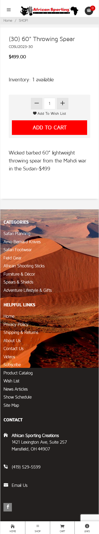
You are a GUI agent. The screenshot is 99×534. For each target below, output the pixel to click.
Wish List (11, 380)
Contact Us (13, 348)
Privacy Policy (15, 324)
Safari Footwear (17, 249)
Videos (9, 356)
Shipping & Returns (20, 332)
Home (7, 21)
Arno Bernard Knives (21, 241)
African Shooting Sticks (23, 265)
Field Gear (12, 258)
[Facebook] (7, 507)
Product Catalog (17, 373)
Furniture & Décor (19, 274)
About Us (11, 340)
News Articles (15, 389)
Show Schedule (17, 397)
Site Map (11, 405)
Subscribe (12, 364)
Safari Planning (16, 233)
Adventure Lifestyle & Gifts (27, 290)
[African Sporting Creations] (49, 11)
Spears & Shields (18, 282)
